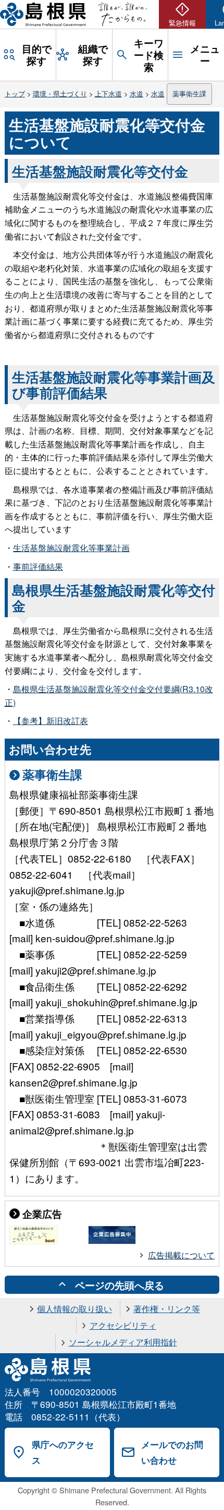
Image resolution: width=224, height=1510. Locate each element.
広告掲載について (181, 1255)
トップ (15, 93)
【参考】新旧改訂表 (50, 721)
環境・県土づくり (60, 93)
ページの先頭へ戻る (119, 1285)
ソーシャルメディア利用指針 (123, 1342)
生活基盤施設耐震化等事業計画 (71, 548)
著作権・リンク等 (166, 1309)
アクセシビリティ (123, 1325)
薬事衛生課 (189, 93)
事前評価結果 (38, 566)
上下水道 (108, 93)
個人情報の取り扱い (74, 1309)
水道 (136, 93)
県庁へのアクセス (63, 1452)
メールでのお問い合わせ (172, 1452)
